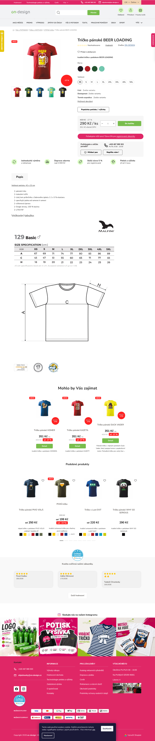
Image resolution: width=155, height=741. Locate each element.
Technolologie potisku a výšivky (38, 2)
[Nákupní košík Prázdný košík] (140, 12)
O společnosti (52, 689)
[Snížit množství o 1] (102, 123)
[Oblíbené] (121, 12)
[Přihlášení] (130, 12)
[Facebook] (16, 688)
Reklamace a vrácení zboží (91, 684)
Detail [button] (44, 446)
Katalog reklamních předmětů (92, 670)
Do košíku (129, 123)
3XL (117, 82)
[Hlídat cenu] (91, 152)
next (142, 508)
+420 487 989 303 (90, 2)
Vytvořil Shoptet (134, 735)
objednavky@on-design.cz (110, 2)
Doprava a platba (87, 675)
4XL (124, 82)
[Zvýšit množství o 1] (113, 123)
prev (13, 508)
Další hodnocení (77, 595)
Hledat (93, 12)
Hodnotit (109, 45)
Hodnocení (17, 2)
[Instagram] (23, 688)
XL (103, 82)
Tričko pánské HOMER (44, 430)
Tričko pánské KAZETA (77, 430)
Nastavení (48, 735)
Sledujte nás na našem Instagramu (79, 614)
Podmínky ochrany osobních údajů (94, 693)
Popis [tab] (19, 177)
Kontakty (50, 693)
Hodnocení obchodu (55, 675)
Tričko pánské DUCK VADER (110, 424)
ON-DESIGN (130, 45)
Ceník (57, 2)
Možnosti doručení (85, 101)
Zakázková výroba (54, 684)
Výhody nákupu (53, 670)
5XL (131, 82)
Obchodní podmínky (88, 689)
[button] (44, 443)
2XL (110, 82)
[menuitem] (17, 23)
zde (93, 729)
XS (80, 82)
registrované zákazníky (125, 136)
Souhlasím (107, 728)
